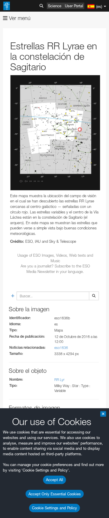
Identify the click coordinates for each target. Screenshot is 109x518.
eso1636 (61, 348)
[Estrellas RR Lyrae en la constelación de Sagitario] (55, 132)
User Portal (74, 5)
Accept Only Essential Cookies (54, 494)
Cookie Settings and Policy (54, 508)
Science (54, 5)
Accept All (54, 479)
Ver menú (19, 18)
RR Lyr (59, 379)
